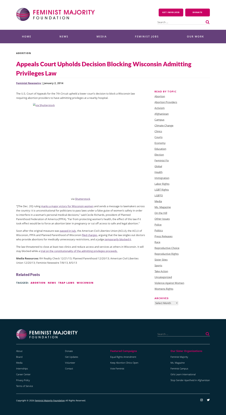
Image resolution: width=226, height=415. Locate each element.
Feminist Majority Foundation (50, 400)
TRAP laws (66, 282)
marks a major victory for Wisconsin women (67, 206)
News (63, 36)
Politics (159, 230)
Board (19, 356)
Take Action (161, 271)
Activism (160, 108)
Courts (159, 137)
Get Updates (71, 356)
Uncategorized (163, 277)
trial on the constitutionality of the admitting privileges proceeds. (79, 251)
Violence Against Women (169, 283)
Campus (159, 119)
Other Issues (162, 219)
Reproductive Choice (167, 248)
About (19, 351)
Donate (197, 12)
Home (26, 36)
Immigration (162, 178)
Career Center (23, 374)
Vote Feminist (117, 368)
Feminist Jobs (147, 36)
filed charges (89, 235)
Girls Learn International (183, 374)
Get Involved (171, 12)
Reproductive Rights (167, 254)
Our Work (195, 36)
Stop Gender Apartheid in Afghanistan (190, 380)
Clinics (158, 131)
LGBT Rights (162, 189)
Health (159, 172)
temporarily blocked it (117, 239)
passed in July (68, 231)
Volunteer (70, 362)
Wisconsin (85, 282)
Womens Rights (164, 289)
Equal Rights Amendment (123, 356)
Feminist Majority (179, 356)
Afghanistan (162, 114)
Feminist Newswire (28, 83)
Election (159, 154)
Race (157, 242)
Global (158, 166)
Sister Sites (161, 259)
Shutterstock (82, 199)
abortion (38, 282)
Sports (158, 265)
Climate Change (164, 125)
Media (102, 36)
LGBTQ (159, 195)
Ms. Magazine (163, 207)
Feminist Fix (162, 160)
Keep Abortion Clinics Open (124, 362)
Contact (69, 368)
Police (158, 224)
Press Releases (163, 236)
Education (160, 149)
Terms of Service (24, 386)
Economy (160, 143)
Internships (22, 368)
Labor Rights (162, 184)
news (52, 282)
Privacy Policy (23, 380)
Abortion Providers (166, 102)
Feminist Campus (179, 368)
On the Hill (161, 213)
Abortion (23, 53)
